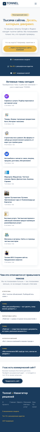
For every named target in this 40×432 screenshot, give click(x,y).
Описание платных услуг (27, 404)
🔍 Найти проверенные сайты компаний (20, 49)
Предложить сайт (12, 381)
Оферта (19, 402)
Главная (13, 402)
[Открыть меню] (36, 3)
